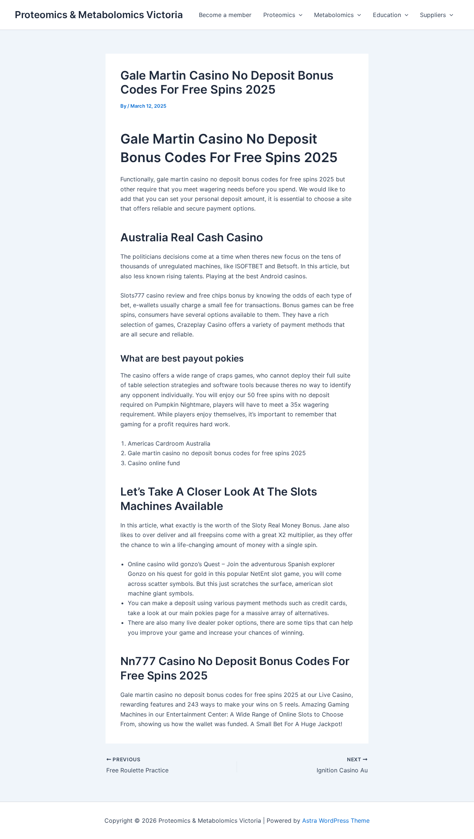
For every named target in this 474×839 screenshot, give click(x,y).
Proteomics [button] (279, 15)
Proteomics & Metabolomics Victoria (99, 14)
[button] (299, 15)
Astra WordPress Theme (336, 820)
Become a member (225, 15)
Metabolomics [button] (334, 15)
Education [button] (387, 15)
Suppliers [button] (433, 15)
